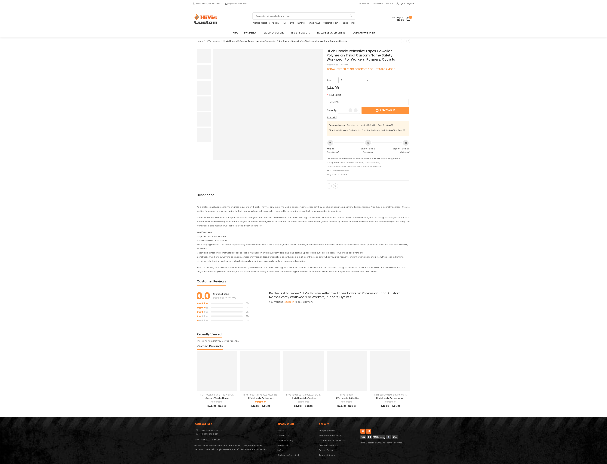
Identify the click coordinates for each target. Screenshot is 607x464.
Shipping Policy (326, 430)
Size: (329, 80)
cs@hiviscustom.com (237, 3)
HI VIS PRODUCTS (300, 32)
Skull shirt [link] (327, 23)
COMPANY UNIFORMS (364, 32)
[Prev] (403, 41)
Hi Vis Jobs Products (267, 395)
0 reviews (343, 65)
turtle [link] (337, 23)
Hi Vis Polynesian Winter (369, 166)
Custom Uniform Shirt (288, 455)
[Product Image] (268, 104)
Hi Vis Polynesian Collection (342, 166)
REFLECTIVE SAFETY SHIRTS (331, 32)
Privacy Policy (326, 450)
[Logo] (205, 19)
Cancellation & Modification (333, 440)
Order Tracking (285, 440)
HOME (235, 32)
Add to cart (387, 110)
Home (200, 41)
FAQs (280, 450)
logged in (289, 301)
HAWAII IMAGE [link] (314, 23)
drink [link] (292, 23)
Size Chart (282, 445)
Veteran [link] (275, 23)
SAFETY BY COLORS (274, 32)
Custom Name (339, 174)
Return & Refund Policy (330, 435)
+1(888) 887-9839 (209, 434)
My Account (364, 4)
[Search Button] (351, 16)
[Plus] (356, 110)
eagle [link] (345, 23)
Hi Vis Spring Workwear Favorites (230, 395)
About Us (389, 4)
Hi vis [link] (284, 23)
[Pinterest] (335, 186)
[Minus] (350, 110)
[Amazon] (362, 431)
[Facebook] (329, 186)
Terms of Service (327, 455)
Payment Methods (328, 445)
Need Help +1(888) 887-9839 (208, 3)
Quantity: (332, 110)
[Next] (408, 41)
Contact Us (378, 4)
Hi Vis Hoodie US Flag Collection (301, 395)
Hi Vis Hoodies (213, 41)
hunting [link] (301, 23)
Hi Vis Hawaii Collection (352, 162)
